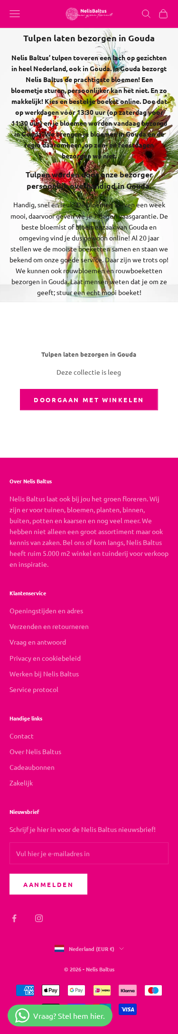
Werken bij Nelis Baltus (44, 673)
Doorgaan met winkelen (89, 400)
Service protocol (33, 689)
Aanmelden (48, 884)
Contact (21, 735)
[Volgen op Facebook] (14, 918)
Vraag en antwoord (37, 641)
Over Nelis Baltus (35, 751)
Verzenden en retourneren (49, 626)
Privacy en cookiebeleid (45, 658)
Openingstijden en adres (46, 610)
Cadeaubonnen (32, 767)
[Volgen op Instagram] (39, 918)
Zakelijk (21, 782)
